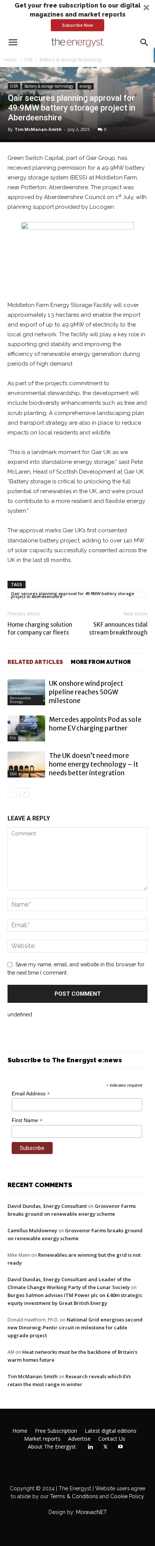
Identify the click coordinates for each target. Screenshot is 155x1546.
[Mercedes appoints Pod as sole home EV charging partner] (26, 728)
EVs (13, 738)
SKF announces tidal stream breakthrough (118, 628)
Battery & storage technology (71, 59)
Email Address (31, 1093)
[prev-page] (12, 792)
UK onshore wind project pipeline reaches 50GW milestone (86, 692)
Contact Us (111, 1438)
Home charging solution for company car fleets (40, 628)
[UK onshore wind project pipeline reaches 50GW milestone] (26, 692)
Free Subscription (56, 1431)
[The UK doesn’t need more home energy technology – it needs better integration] (26, 765)
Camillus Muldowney (32, 1230)
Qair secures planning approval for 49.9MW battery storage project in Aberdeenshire (72, 594)
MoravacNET (91, 1512)
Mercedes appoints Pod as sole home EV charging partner (95, 723)
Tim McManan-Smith (38, 129)
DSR (28, 59)
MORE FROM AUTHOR (101, 662)
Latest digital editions (111, 1431)
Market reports (42, 1438)
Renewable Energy (20, 700)
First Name (27, 1120)
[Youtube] (120, 1447)
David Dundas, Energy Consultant (47, 1206)
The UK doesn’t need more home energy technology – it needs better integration (93, 764)
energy (85, 86)
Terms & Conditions (73, 1496)
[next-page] (24, 792)
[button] (77, 16)
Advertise (79, 1438)
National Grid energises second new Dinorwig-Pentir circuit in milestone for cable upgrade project (75, 1327)
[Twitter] (105, 1447)
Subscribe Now (77, 25)
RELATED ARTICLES (35, 662)
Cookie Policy (127, 1496)
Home (10, 59)
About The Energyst (52, 1446)
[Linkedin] (90, 1447)
